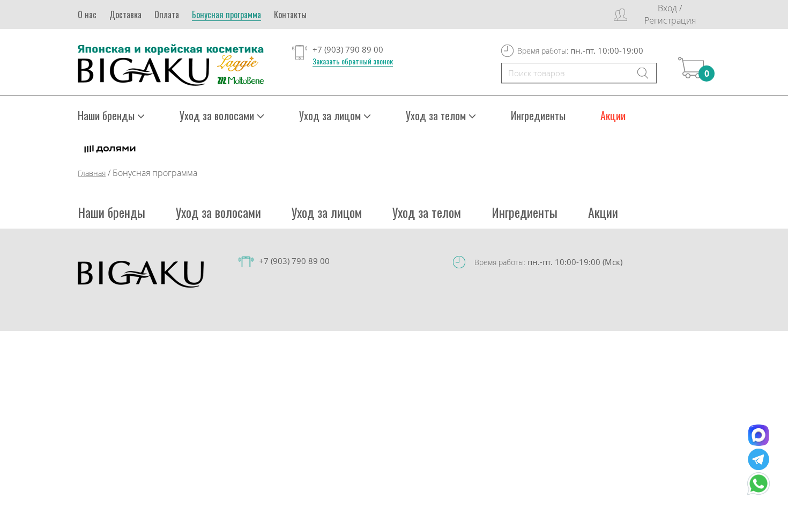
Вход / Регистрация (670, 14)
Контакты (290, 14)
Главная (92, 173)
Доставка (125, 14)
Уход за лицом (327, 212)
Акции (613, 115)
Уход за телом (426, 212)
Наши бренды (111, 212)
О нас (87, 14)
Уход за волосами (218, 212)
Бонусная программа (226, 14)
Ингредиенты (538, 115)
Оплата (166, 14)
